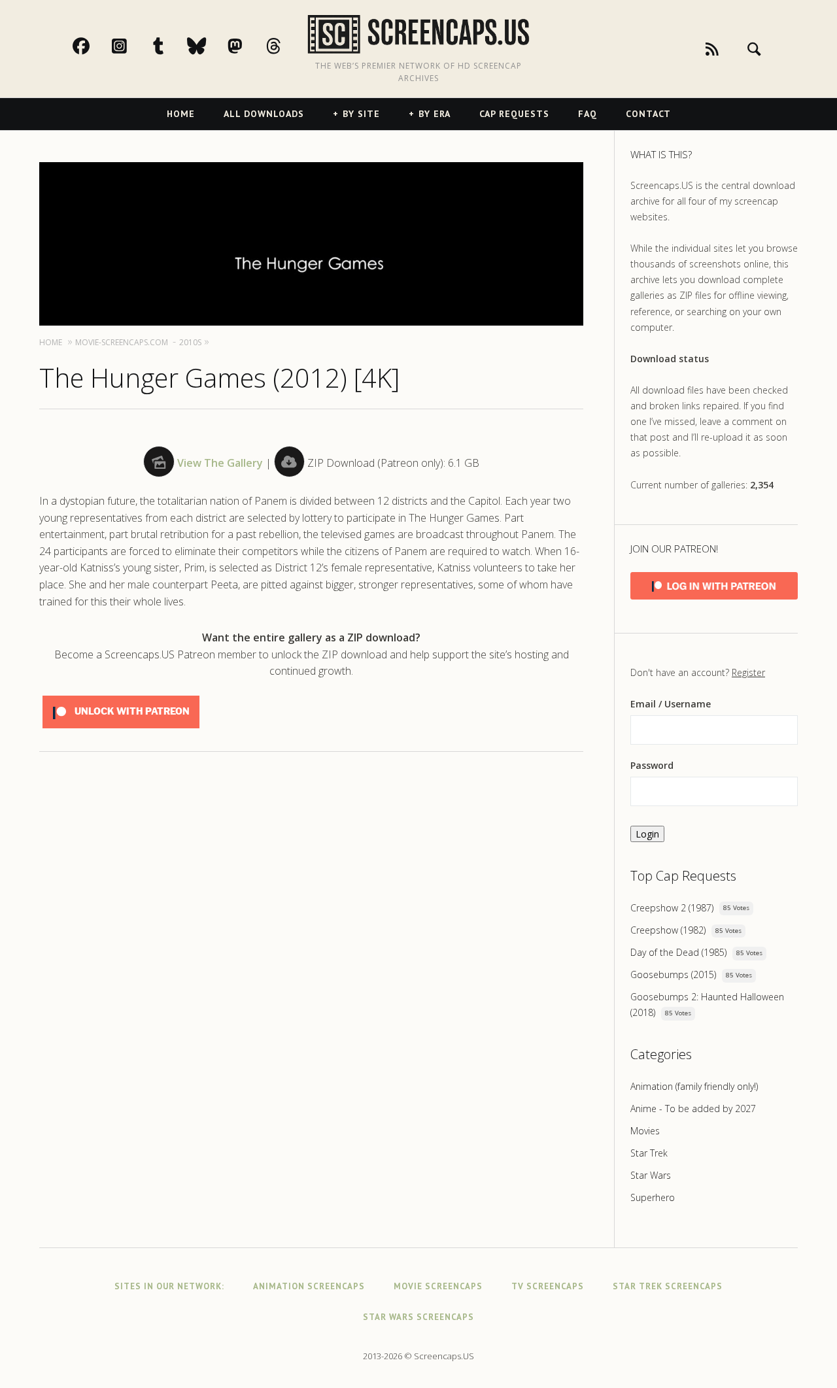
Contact (648, 114)
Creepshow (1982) (668, 930)
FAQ (587, 114)
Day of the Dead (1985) (678, 952)
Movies (645, 1131)
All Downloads (264, 114)
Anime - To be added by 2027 (693, 1108)
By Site (361, 114)
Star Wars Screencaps (418, 1317)
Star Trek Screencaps (668, 1286)
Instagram (133, 46)
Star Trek (649, 1153)
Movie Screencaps (438, 1286)
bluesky (210, 46)
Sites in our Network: (169, 1286)
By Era (434, 114)
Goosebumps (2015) (673, 974)
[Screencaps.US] (419, 34)
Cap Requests (514, 114)
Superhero (652, 1197)
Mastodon (249, 46)
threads (288, 46)
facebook (95, 46)
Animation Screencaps (309, 1286)
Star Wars (650, 1175)
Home (181, 114)
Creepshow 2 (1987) (671, 908)
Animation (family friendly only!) (694, 1086)
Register (748, 672)
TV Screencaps (547, 1286)
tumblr (172, 46)
